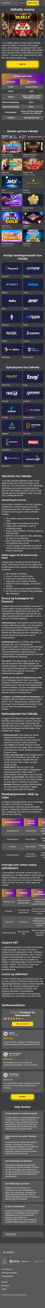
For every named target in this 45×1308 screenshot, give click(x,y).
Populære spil (5, 136)
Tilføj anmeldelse (22, 1024)
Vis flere (22, 1097)
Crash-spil (24, 136)
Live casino (15, 136)
